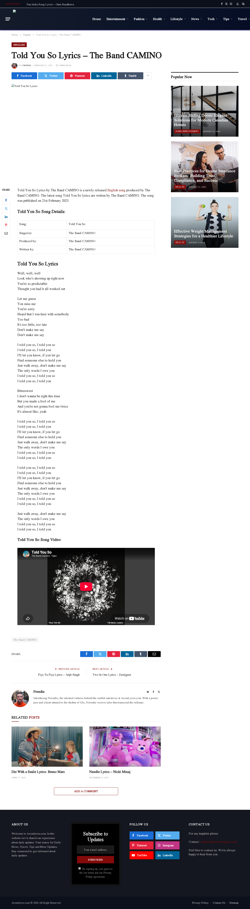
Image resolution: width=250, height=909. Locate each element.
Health (157, 18)
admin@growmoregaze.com (219, 841)
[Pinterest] (6, 225)
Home (96, 18)
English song (116, 190)
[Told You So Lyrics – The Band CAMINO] (86, 133)
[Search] (243, 4)
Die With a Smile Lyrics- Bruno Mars (38, 772)
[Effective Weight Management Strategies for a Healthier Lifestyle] (204, 222)
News (195, 18)
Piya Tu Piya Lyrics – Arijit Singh (59, 674)
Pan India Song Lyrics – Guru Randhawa (50, 4)
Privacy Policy (200, 903)
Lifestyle (177, 18)
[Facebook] (6, 200)
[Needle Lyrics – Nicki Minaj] (125, 747)
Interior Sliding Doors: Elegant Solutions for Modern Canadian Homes (201, 120)
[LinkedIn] (6, 217)
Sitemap (234, 903)
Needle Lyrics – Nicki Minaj (109, 772)
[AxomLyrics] (50, 19)
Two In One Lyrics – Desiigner (112, 674)
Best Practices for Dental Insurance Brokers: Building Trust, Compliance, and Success (204, 176)
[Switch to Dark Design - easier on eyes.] (238, 4)
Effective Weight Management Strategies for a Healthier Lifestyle (203, 233)
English (19, 45)
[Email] (6, 233)
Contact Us (219, 903)
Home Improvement (187, 131)
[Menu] (7, 19)
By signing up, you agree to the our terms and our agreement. (96, 873)
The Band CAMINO (25, 640)
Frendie (27, 65)
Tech (211, 18)
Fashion (139, 18)
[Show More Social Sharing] (148, 75)
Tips (226, 18)
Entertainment (116, 18)
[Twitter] (6, 208)
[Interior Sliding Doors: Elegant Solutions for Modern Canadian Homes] (204, 111)
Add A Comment (86, 791)
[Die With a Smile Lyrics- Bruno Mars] (47, 747)
